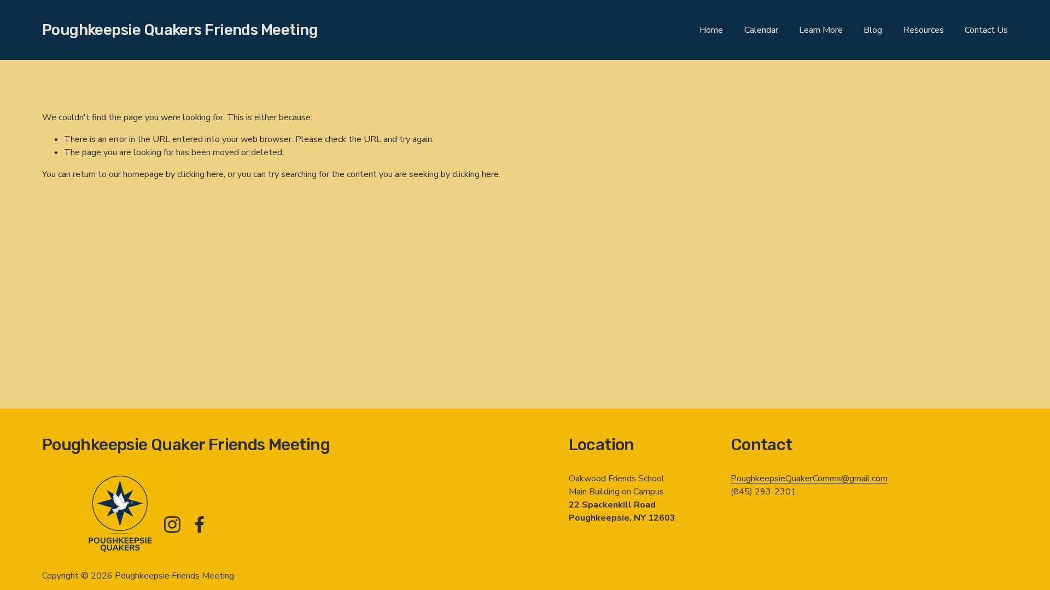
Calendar (761, 30)
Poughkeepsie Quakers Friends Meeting (180, 30)
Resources (923, 30)
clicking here (200, 174)
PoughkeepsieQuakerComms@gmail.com (809, 479)
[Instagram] (172, 524)
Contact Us (986, 30)
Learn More (821, 30)
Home (711, 30)
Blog (873, 30)
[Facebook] (199, 524)
